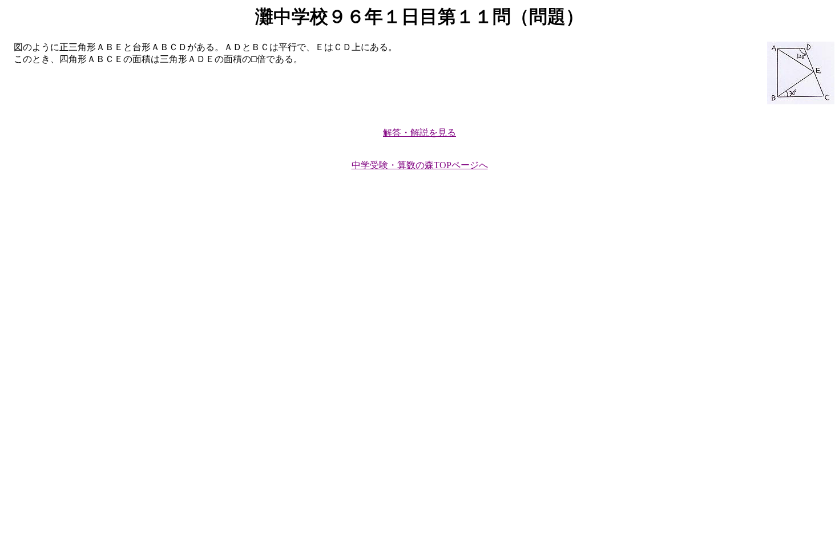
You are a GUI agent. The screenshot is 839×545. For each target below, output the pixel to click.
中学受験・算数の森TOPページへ (420, 165)
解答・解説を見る (419, 132)
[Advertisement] (347, 272)
